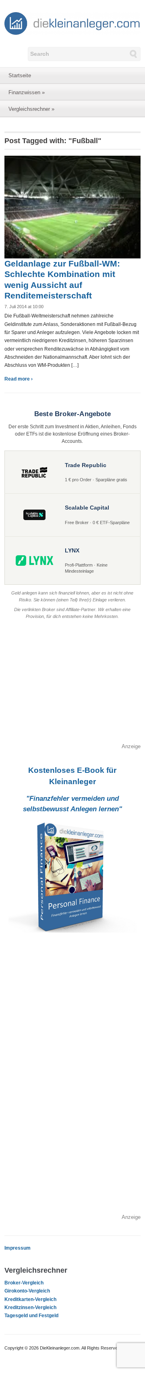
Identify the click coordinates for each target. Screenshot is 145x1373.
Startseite (19, 75)
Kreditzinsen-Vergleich (30, 1307)
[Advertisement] (72, 686)
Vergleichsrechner (31, 109)
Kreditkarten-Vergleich (30, 1299)
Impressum (17, 1248)
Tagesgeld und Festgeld (31, 1315)
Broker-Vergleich (24, 1283)
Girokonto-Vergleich (27, 1291)
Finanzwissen (26, 92)
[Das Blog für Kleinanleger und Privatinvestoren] (72, 23)
